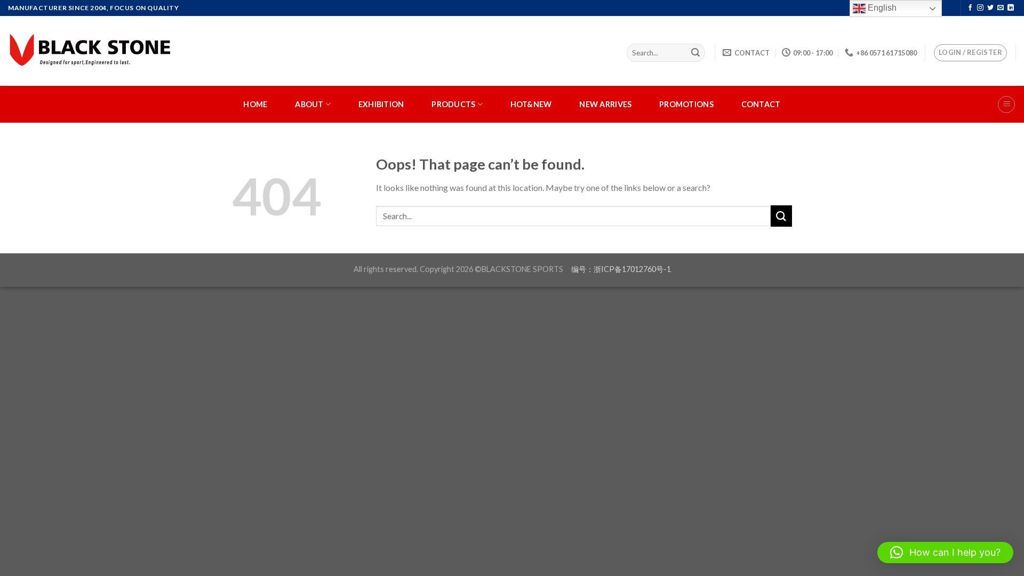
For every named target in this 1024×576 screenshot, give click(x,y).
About (309, 104)
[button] (945, 552)
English (881, 7)
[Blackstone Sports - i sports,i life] (91, 51)
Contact (761, 104)
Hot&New (531, 104)
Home (255, 104)
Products (453, 104)
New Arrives (605, 104)
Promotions (686, 104)
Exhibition (381, 104)
